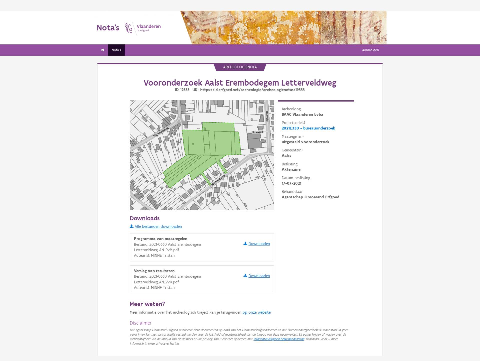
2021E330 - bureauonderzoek (308, 128)
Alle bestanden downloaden (158, 226)
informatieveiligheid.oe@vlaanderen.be (279, 339)
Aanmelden (370, 50)
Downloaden (259, 243)
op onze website (256, 312)
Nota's (116, 50)
